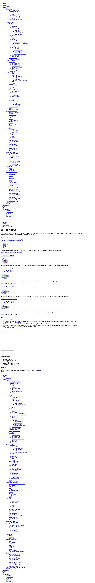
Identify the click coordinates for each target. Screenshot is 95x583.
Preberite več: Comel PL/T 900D (8, 283)
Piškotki (2, 345)
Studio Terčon (38, 370)
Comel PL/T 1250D (8, 302)
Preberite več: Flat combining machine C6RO (11, 252)
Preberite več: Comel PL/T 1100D (9, 299)
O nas (2, 334)
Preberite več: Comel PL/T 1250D (9, 314)
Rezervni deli (3, 338)
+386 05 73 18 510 (11, 360)
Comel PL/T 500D (7, 256)
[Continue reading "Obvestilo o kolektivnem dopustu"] (12, 321)
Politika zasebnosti (5, 346)
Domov (5, 222)
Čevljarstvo (6, 225)
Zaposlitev (3, 342)
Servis (2, 337)
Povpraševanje (11, 237)
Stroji (4, 223)
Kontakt (2, 340)
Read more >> (18, 322)
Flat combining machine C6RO (12, 240)
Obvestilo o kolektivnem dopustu (11, 320)
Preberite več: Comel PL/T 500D (8, 268)
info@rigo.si (9, 362)
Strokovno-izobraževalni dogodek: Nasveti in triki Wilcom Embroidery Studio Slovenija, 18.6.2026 (26, 324)
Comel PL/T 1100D (8, 287)
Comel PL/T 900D (7, 271)
